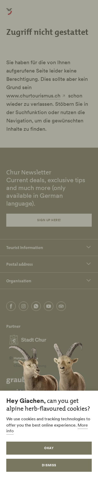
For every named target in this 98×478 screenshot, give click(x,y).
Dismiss (49, 465)
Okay (49, 448)
